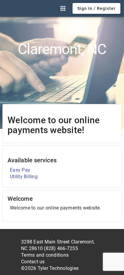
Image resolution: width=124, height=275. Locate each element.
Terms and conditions (45, 255)
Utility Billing (24, 176)
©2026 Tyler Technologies (50, 268)
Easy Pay (20, 170)
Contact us (33, 261)
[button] (63, 8)
